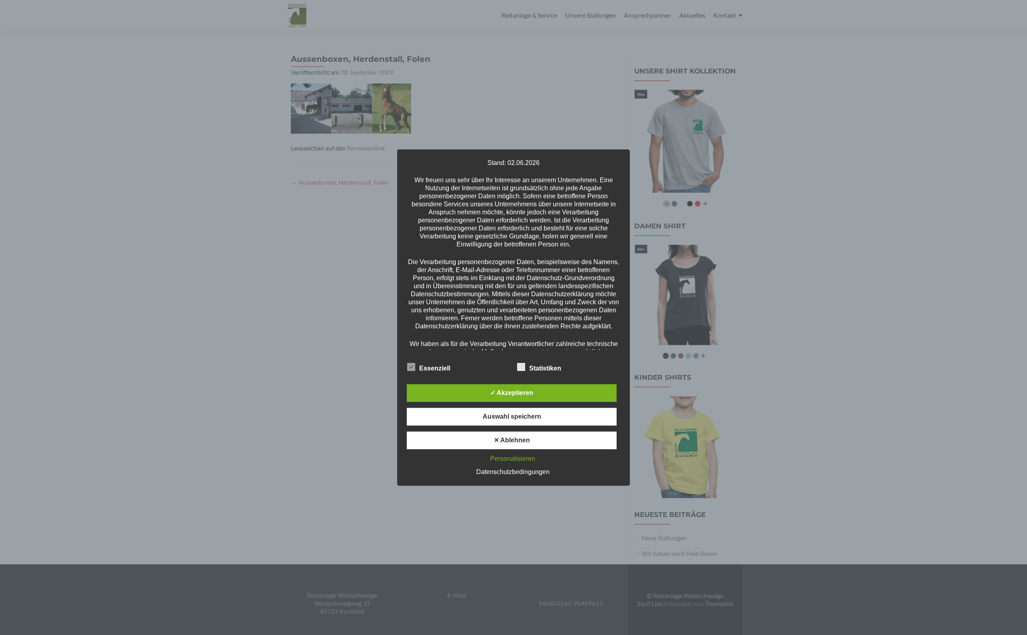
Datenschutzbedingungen (513, 471)
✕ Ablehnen (512, 440)
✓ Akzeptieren (511, 392)
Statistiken (545, 368)
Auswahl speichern (512, 416)
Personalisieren (512, 458)
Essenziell (434, 368)
